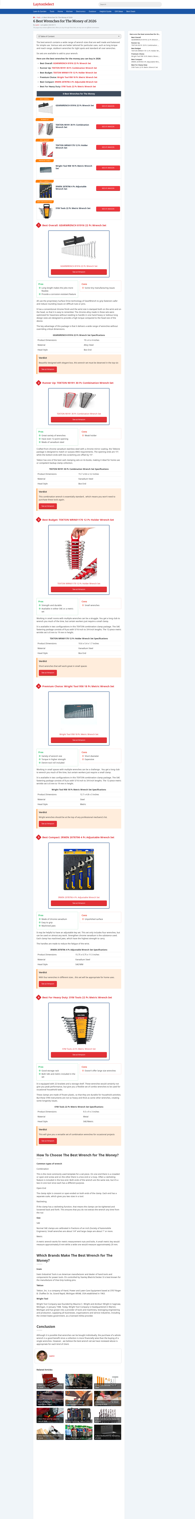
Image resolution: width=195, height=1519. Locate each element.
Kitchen (69, 11)
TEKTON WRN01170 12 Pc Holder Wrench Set (145, 49)
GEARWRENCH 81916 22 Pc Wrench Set (145, 38)
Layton (37, 25)
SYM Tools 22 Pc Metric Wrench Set (144, 66)
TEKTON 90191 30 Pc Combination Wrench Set (145, 44)
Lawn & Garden (39, 11)
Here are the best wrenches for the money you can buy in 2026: (145, 34)
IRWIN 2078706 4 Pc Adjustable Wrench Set (145, 60)
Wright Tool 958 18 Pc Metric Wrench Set (145, 55)
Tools (39, 17)
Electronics (80, 11)
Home (60, 11)
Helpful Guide (105, 11)
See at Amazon (108, 106)
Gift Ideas (119, 11)
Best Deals (130, 11)
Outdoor (92, 11)
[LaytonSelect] (34, 17)
